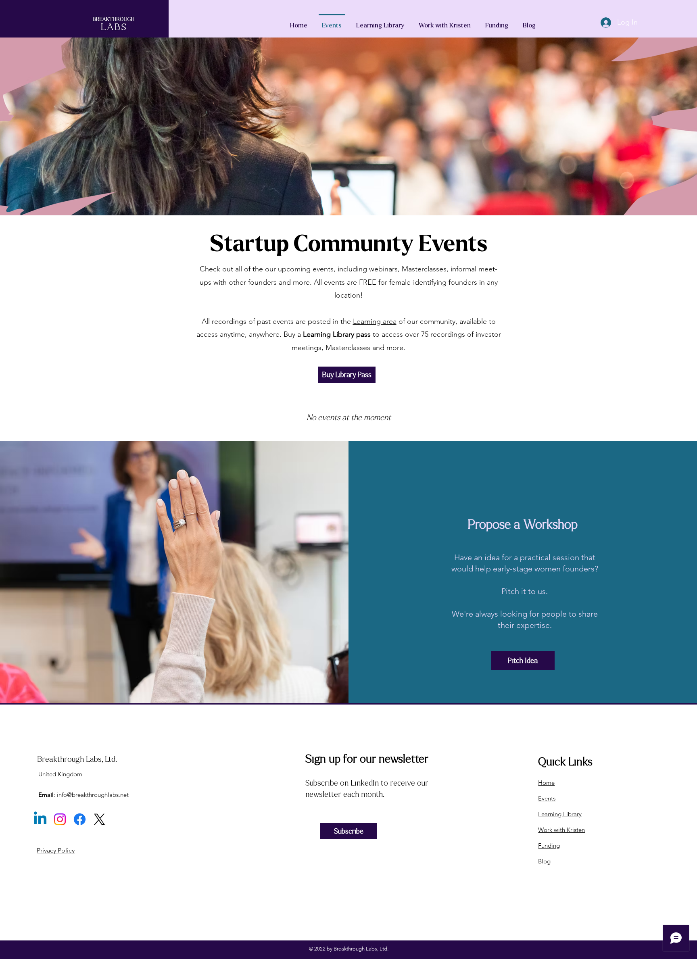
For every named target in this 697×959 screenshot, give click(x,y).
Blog (544, 861)
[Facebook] (80, 819)
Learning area (374, 321)
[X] (99, 819)
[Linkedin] (40, 819)
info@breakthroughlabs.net (93, 794)
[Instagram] (60, 819)
